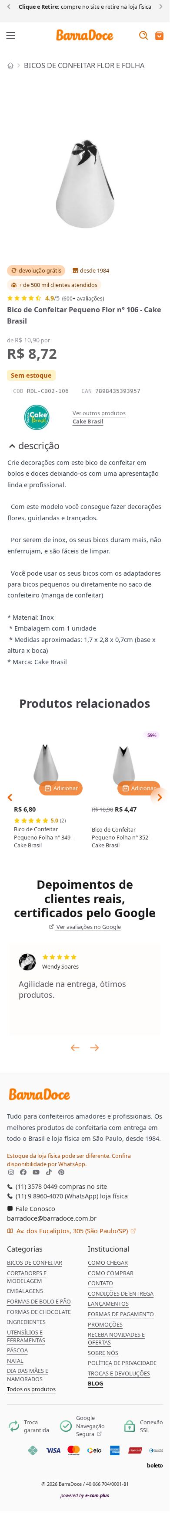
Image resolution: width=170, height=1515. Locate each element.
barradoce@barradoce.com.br (52, 1218)
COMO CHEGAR (108, 1262)
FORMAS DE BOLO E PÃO (39, 1301)
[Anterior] (10, 6)
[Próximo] (159, 6)
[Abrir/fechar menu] (11, 36)
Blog (95, 1383)
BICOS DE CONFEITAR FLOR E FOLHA (84, 65)
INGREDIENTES (26, 1322)
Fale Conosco (34, 1208)
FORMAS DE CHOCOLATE (39, 1312)
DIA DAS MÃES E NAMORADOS (27, 1374)
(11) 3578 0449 (35, 1186)
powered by (84, 1495)
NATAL (15, 1361)
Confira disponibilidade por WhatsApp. (69, 1159)
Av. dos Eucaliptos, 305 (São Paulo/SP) (72, 1230)
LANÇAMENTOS (108, 1303)
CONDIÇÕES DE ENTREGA (120, 1293)
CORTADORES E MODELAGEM (27, 1277)
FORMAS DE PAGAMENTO (121, 1314)
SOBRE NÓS (103, 1353)
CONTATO (100, 1283)
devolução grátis (40, 270)
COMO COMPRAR (110, 1273)
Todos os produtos (31, 1389)
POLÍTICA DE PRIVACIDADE (122, 1363)
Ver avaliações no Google (88, 927)
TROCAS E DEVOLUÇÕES (119, 1373)
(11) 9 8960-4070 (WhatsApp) (56, 1195)
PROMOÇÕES (105, 1324)
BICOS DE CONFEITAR (34, 1262)
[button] (159, 36)
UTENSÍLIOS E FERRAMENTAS (26, 1336)
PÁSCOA (17, 1350)
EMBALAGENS (25, 1291)
